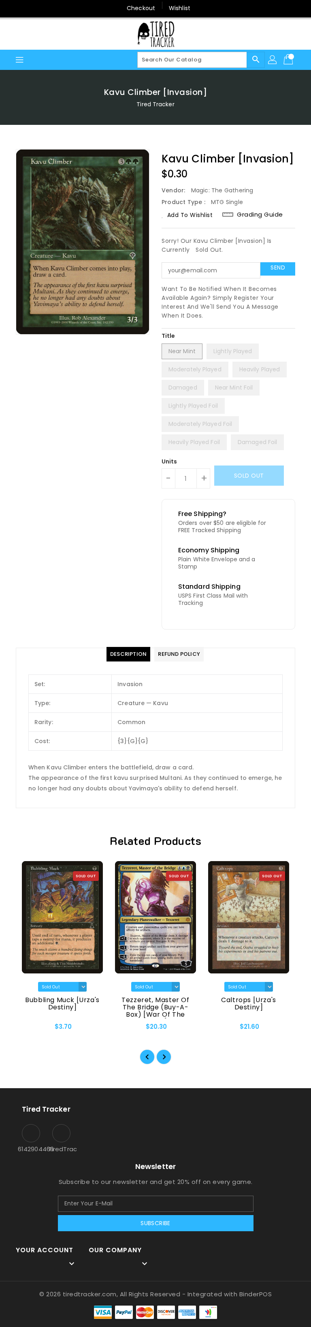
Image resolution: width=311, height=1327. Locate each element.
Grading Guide (260, 215)
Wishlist (179, 8)
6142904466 (31, 1149)
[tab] (128, 654)
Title (168, 336)
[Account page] (273, 60)
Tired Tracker (155, 104)
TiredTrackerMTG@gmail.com (61, 1149)
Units (169, 461)
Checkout (141, 8)
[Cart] (289, 60)
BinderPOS (255, 1294)
